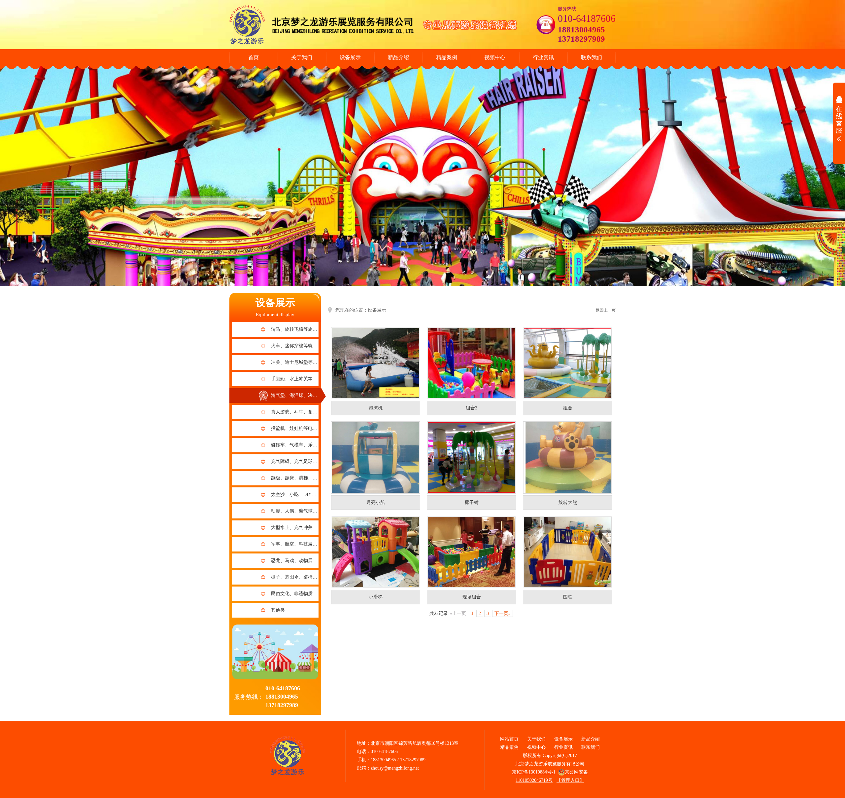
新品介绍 (398, 57)
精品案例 (446, 57)
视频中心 (494, 57)
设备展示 (350, 57)
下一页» (502, 613)
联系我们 (591, 57)
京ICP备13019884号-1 (534, 772)
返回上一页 (606, 310)
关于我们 (301, 57)
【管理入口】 (570, 780)
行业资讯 (543, 57)
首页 (253, 57)
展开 (839, 120)
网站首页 (509, 739)
